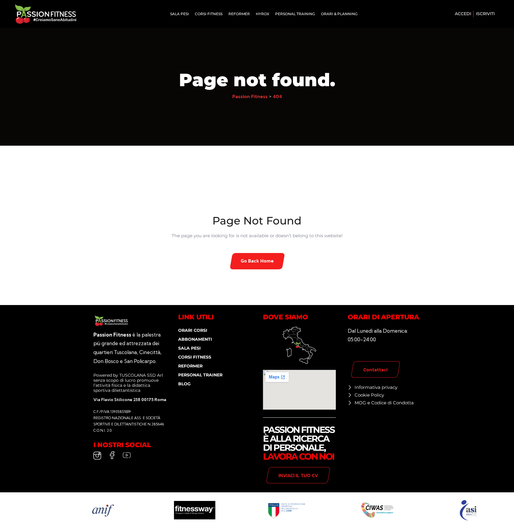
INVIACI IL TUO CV (298, 475)
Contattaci (375, 369)
